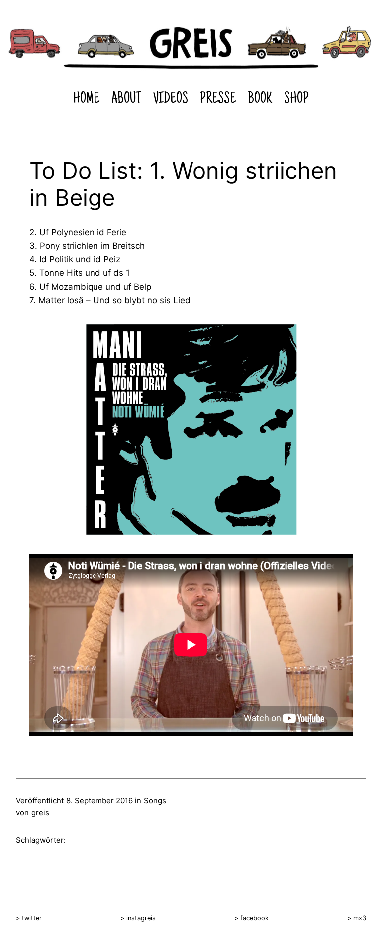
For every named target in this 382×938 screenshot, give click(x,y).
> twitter (29, 918)
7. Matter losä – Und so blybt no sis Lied (110, 300)
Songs (155, 800)
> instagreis (138, 918)
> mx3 (356, 918)
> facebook (251, 918)
